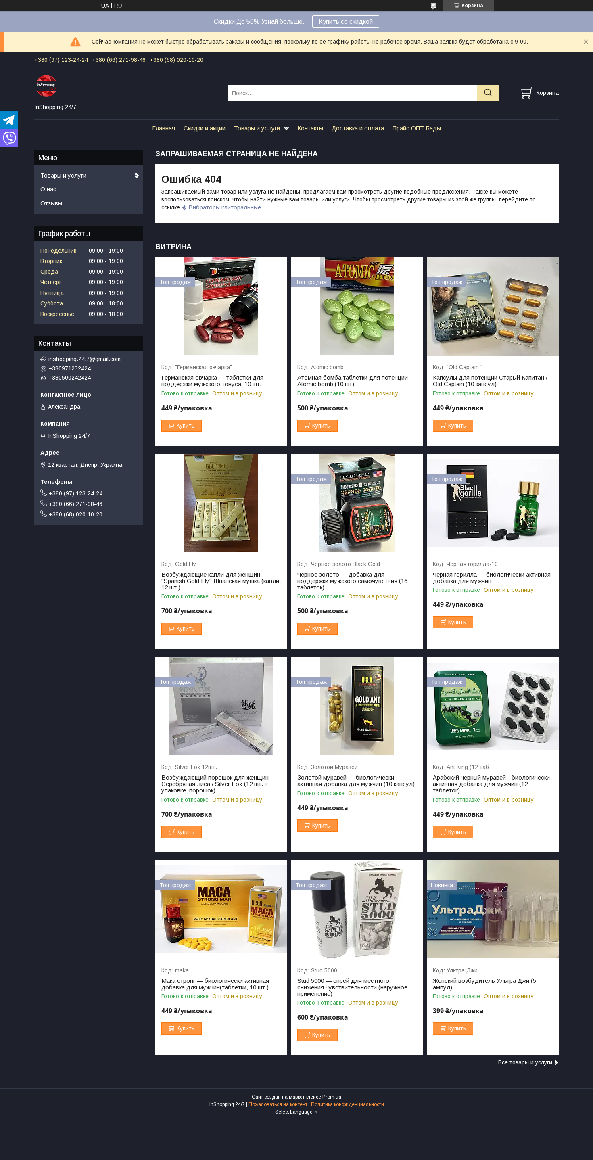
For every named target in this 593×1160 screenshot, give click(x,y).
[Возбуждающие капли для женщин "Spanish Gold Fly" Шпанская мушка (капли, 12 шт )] (221, 503)
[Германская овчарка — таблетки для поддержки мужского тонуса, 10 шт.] (221, 306)
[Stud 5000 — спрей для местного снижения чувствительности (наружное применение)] (357, 909)
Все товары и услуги (525, 1062)
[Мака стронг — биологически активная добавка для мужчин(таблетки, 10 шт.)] (221, 909)
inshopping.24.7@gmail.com (84, 359)
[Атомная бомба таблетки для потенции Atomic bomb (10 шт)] (357, 306)
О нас (48, 189)
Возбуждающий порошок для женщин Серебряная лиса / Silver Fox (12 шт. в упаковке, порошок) (215, 784)
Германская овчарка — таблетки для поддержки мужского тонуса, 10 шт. (212, 380)
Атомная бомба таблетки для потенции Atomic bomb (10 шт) (352, 380)
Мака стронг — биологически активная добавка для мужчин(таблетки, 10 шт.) (215, 984)
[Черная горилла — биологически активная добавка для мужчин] (493, 503)
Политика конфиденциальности (347, 1104)
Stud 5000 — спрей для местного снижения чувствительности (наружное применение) (352, 987)
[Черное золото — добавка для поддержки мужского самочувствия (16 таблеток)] (357, 503)
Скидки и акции (205, 128)
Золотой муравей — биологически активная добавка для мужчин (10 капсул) (356, 780)
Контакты (310, 128)
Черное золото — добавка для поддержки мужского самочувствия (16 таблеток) (352, 581)
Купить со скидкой (346, 21)
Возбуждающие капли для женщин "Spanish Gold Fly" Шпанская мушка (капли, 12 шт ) (221, 581)
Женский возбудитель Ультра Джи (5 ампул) (484, 984)
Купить (185, 425)
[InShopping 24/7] (126, 85)
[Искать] (488, 93)
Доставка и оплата (358, 128)
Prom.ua (331, 1097)
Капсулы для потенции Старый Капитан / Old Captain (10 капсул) (490, 380)
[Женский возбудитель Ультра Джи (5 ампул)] (493, 909)
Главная (163, 128)
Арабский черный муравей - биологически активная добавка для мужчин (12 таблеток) (491, 784)
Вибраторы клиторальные (224, 207)
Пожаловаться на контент (277, 1104)
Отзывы (51, 203)
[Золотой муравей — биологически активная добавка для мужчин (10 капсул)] (357, 706)
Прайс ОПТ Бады (417, 128)
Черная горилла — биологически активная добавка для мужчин (492, 577)
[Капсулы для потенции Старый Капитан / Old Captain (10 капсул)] (493, 306)
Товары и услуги (257, 128)
